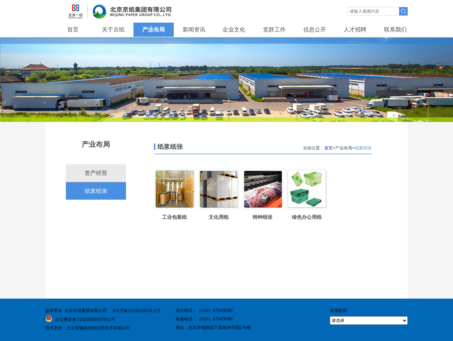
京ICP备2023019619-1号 (136, 310)
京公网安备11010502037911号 (84, 319)
